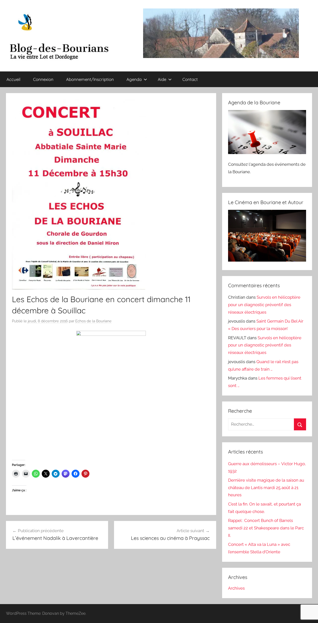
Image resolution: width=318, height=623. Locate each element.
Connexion (43, 79)
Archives (236, 588)
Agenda (134, 79)
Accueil (13, 79)
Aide (162, 79)
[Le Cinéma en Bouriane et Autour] (267, 260)
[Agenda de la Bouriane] (267, 152)
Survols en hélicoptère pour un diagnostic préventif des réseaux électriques (264, 305)
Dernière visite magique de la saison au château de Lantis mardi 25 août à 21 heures (266, 488)
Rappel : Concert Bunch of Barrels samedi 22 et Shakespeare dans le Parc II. (266, 528)
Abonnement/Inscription (90, 79)
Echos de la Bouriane (93, 321)
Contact (190, 79)
